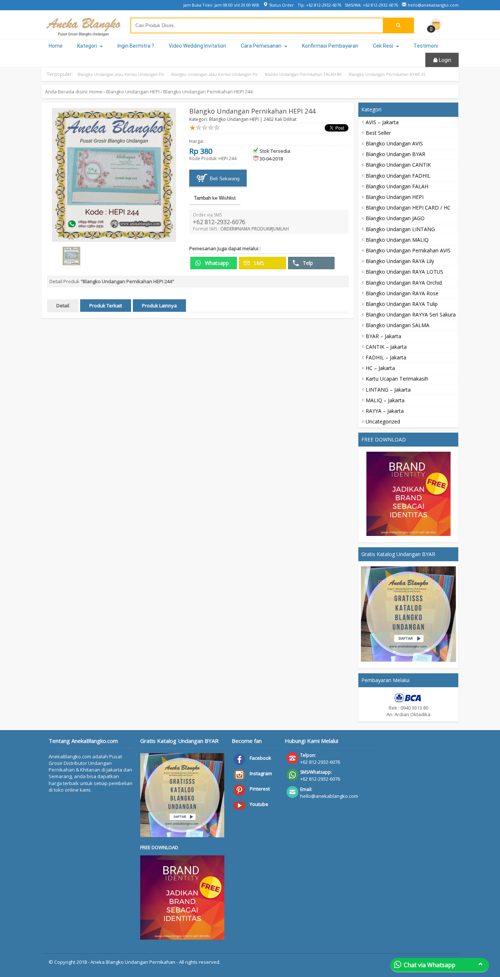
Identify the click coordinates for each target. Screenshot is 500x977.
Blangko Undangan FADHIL (398, 175)
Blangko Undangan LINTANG (400, 229)
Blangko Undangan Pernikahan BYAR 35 (387, 74)
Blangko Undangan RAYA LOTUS (404, 271)
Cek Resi (383, 46)
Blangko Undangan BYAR (395, 154)
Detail (62, 305)
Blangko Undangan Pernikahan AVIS (408, 250)
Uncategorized (383, 421)
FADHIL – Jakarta (386, 357)
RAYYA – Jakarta (385, 410)
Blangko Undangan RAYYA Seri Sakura (411, 314)
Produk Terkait (105, 305)
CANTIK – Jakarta (386, 346)
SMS (258, 262)
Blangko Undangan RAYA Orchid (404, 282)
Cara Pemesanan (262, 46)
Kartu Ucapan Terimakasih (397, 378)
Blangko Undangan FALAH (397, 186)
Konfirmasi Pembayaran (330, 46)
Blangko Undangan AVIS (394, 143)
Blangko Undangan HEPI (133, 91)
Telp (307, 262)
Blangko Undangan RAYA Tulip (402, 303)
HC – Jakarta (380, 367)
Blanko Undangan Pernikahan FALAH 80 (303, 74)
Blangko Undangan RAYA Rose (402, 293)
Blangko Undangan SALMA (397, 325)
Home (56, 46)
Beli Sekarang (223, 178)
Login (444, 60)
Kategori (87, 46)
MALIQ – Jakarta (385, 400)
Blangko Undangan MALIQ (397, 239)
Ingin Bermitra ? (135, 46)
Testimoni (426, 46)
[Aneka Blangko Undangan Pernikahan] (83, 32)
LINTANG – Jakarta (388, 389)
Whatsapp (216, 262)
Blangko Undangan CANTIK (398, 164)
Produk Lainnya (159, 305)
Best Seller (378, 132)
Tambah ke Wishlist (215, 198)
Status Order (281, 5)
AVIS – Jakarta (382, 122)
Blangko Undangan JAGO (395, 218)
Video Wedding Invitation (197, 46)
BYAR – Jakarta (383, 336)
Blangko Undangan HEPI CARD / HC (408, 207)
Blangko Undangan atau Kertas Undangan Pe (121, 74)
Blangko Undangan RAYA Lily (400, 261)
